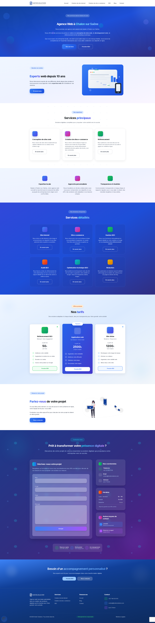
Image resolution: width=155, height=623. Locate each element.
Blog (115, 3)
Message (37, 504)
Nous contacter (38, 420)
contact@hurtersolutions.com (111, 476)
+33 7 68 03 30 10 (113, 598)
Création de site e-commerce (97, 3)
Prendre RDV (86, 46)
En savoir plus (37, 91)
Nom (36, 477)
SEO (109, 3)
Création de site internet (78, 3)
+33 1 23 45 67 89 (108, 470)
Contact (122, 3)
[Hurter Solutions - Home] (38, 3)
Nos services (70, 46)
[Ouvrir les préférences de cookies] (4, 619)
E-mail (36, 486)
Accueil (66, 3)
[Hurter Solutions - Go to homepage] (37, 594)
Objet (36, 495)
